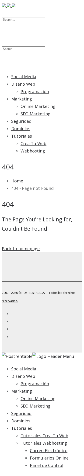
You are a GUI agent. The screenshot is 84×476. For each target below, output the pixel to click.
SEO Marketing (35, 114)
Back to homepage (21, 248)
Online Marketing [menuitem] (38, 398)
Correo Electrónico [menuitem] (48, 450)
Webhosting (33, 151)
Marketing (21, 99)
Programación (35, 91)
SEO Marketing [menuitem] (35, 406)
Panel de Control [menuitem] (46, 465)
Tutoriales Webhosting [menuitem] (44, 443)
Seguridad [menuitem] (21, 413)
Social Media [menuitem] (23, 369)
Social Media (23, 76)
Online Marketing (38, 106)
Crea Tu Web (33, 143)
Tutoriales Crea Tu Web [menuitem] (44, 435)
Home (17, 181)
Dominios (20, 128)
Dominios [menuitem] (20, 421)
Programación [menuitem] (35, 383)
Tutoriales (21, 136)
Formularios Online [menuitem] (49, 458)
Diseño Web (23, 84)
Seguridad (21, 121)
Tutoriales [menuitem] (21, 428)
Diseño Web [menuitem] (23, 376)
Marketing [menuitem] (21, 391)
